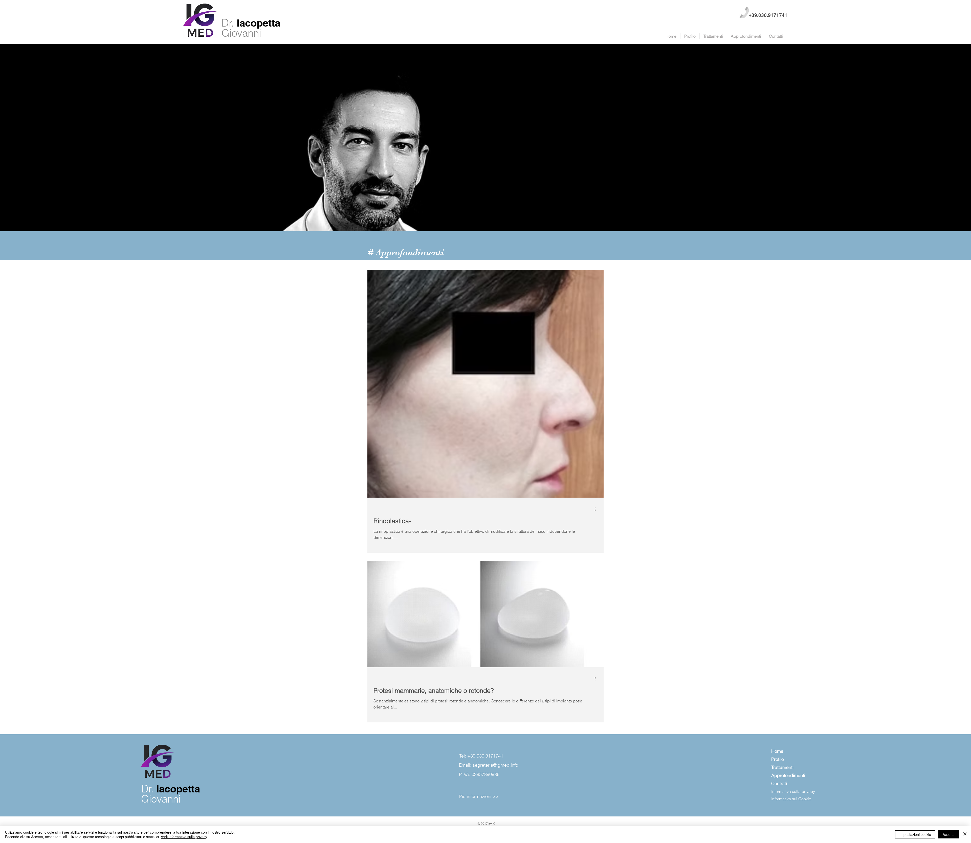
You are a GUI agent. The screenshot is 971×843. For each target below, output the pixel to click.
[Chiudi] (965, 834)
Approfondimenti (788, 775)
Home (777, 751)
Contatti (779, 783)
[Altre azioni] (597, 509)
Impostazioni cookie (915, 834)
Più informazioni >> (479, 796)
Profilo (777, 759)
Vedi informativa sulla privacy (184, 836)
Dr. (229, 23)
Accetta (949, 834)
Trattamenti (782, 767)
